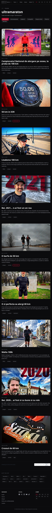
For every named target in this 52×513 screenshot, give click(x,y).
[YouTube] (26, 494)
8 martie (36, 476)
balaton (5, 481)
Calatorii (23, 19)
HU (42, 2)
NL (36, 498)
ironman (9, 217)
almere (12, 479)
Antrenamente (14, 19)
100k (12, 476)
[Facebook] (19, 494)
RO (36, 2)
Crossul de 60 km (10, 448)
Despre (3, 499)
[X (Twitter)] (21, 494)
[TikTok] (29, 494)
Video (21, 2)
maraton (14, 73)
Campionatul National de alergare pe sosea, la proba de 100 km (25, 62)
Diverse (47, 19)
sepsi (15, 457)
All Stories (5, 19)
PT (47, 496)
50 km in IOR (8, 112)
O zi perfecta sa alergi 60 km (16, 304)
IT (44, 2)
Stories (3, 496)
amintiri (19, 479)
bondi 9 (21, 481)
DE (39, 496)
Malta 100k (7, 352)
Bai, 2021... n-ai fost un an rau (17, 208)
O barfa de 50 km (10, 256)
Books (30, 2)
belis (15, 481)
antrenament (34, 479)
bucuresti (34, 481)
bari (10, 481)
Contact (3, 503)
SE (44, 496)
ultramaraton (16, 121)
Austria (42, 479)
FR (49, 2)
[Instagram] (24, 494)
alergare (9, 73)
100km (4, 73)
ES (47, 2)
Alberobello (43, 476)
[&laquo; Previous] (35, 464)
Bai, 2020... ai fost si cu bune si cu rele (21, 400)
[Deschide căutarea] (33, 2)
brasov (28, 481)
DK (42, 496)
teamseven (16, 313)
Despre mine (39, 19)
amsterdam (26, 479)
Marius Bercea (4, 2)
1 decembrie (6, 476)
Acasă (3, 494)
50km (29, 476)
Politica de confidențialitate (8, 501)
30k (24, 476)
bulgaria (41, 481)
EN (39, 2)
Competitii (30, 19)
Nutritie (5, 21)
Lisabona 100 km (10, 160)
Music (25, 2)
